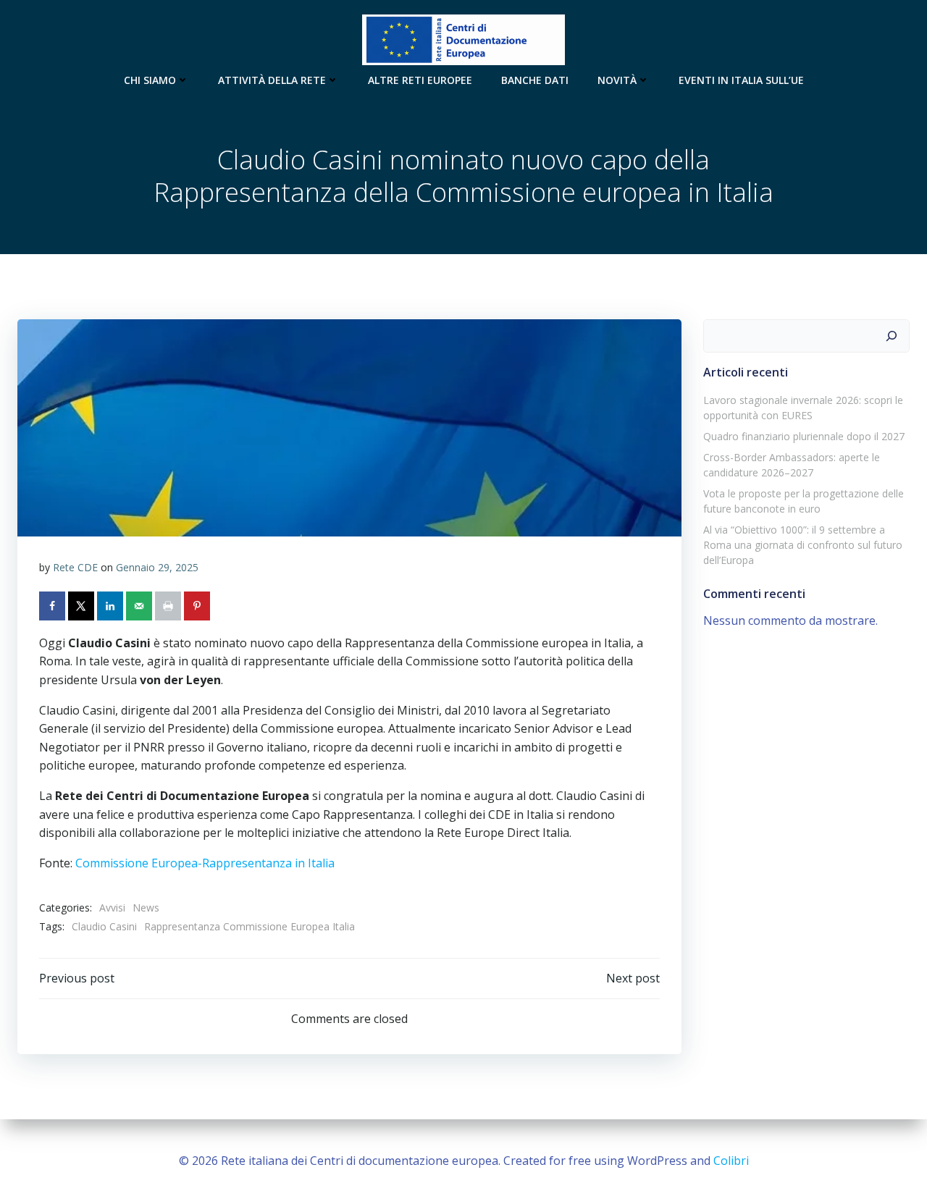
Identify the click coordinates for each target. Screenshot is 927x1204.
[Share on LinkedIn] (111, 606)
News (146, 907)
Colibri (731, 1161)
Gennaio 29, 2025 (157, 567)
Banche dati (535, 80)
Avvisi (112, 907)
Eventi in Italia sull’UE (741, 80)
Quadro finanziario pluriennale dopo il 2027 (804, 436)
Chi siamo (150, 80)
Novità (617, 80)
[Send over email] (140, 606)
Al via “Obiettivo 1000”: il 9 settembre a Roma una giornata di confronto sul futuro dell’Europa (802, 545)
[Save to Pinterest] (198, 606)
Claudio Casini (104, 926)
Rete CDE (75, 567)
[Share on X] (82, 606)
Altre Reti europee (420, 80)
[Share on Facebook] (53, 606)
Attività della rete (272, 80)
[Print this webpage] (169, 606)
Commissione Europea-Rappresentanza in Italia (203, 863)
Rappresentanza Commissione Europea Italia (249, 926)
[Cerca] (891, 336)
